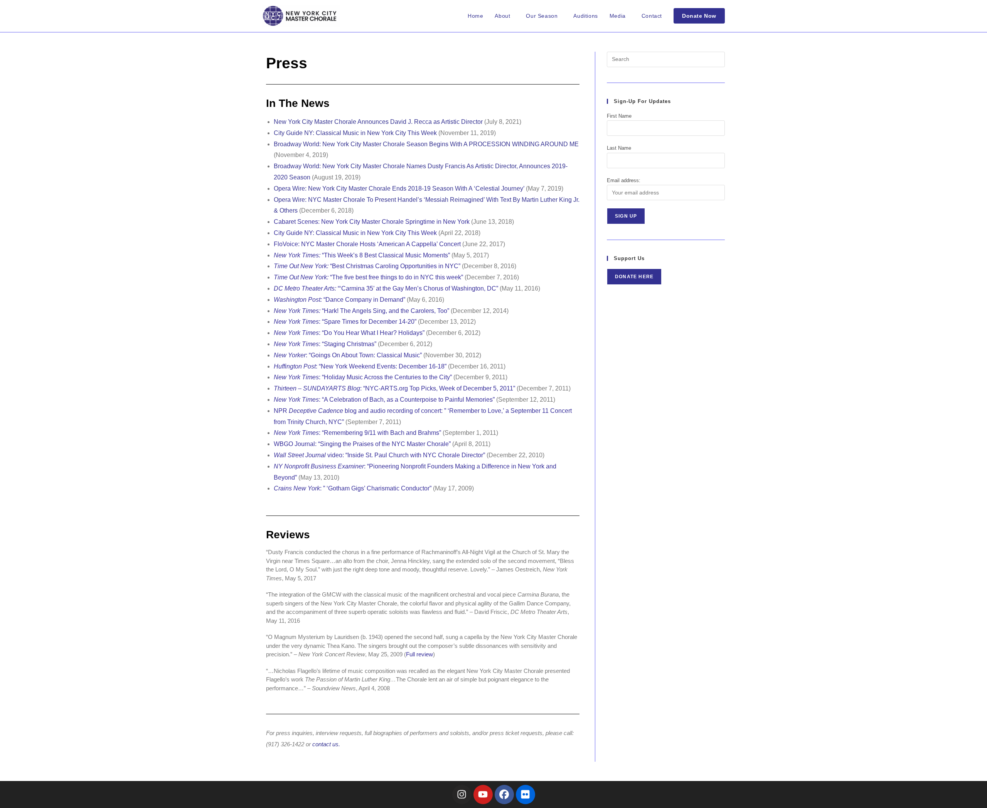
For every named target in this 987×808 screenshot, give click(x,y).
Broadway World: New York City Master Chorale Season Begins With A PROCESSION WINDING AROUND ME (426, 144)
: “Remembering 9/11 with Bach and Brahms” (357, 432)
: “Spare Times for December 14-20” (345, 321)
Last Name (619, 148)
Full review (419, 654)
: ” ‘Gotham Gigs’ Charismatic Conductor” (352, 488)
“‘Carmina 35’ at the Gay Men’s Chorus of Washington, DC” (386, 288)
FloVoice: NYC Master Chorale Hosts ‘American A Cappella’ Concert (367, 244)
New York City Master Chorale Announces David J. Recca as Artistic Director (378, 121)
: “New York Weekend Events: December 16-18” (360, 366)
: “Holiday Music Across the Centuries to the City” (363, 377)
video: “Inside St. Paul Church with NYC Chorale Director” (379, 455)
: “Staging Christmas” (325, 344)
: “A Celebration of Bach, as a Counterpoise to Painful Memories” (384, 399)
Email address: (623, 180)
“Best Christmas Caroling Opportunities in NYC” (367, 266)
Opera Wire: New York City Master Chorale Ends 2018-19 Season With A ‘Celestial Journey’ (399, 188)
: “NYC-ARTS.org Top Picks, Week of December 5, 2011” (394, 388)
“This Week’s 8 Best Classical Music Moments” (362, 255)
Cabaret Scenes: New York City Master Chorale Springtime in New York (372, 221)
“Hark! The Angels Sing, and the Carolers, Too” (385, 311)
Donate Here (634, 276)
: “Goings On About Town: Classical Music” (348, 355)
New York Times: (298, 311)
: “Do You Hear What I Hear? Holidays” (349, 333)
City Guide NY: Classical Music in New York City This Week (355, 133)
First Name (619, 116)
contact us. (326, 744)
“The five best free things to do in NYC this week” (368, 277)
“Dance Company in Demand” (339, 299)
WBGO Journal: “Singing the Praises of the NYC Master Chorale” (362, 444)
